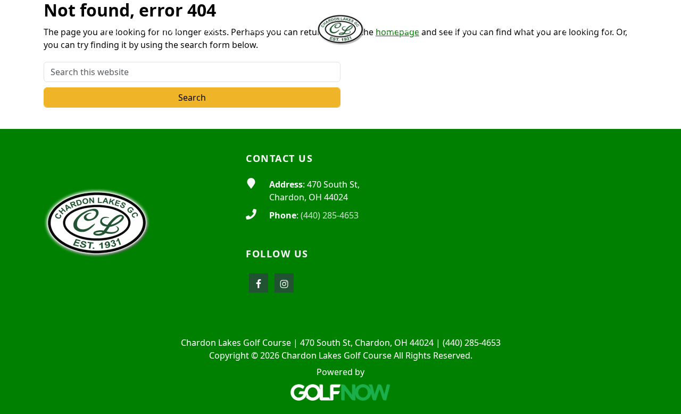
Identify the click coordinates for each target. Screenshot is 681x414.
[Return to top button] (660, 109)
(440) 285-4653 (330, 215)
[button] (160, 29)
